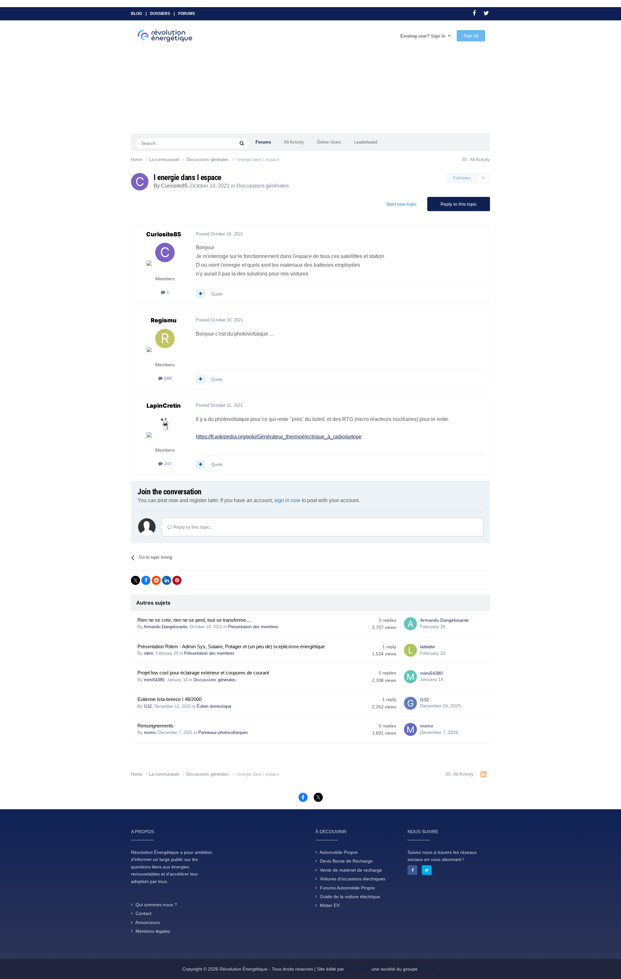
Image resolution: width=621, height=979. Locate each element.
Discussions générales (262, 185)
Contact (143, 913)
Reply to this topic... (192, 527)
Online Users (329, 142)
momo (150, 732)
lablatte (427, 646)
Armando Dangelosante (165, 626)
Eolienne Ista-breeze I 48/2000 (169, 699)
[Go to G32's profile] (410, 703)
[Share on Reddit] (156, 580)
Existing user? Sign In (424, 36)
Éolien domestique (214, 706)
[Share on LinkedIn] (166, 580)
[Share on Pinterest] (176, 580)
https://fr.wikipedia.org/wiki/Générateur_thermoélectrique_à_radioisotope (279, 436)
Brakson (427, 969)
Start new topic (401, 204)
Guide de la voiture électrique (350, 896)
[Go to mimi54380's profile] (410, 676)
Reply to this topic (459, 204)
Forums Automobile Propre (347, 887)
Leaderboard (365, 142)
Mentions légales (153, 931)
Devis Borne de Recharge (346, 861)
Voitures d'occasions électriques (352, 878)
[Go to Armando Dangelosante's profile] (410, 623)
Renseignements (155, 725)
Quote (217, 294)
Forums (186, 13)
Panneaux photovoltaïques (223, 732)
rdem (148, 653)
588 (167, 378)
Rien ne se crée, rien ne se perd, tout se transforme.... (194, 620)
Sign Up (470, 35)
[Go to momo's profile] (410, 729)
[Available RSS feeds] (483, 774)
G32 (148, 706)
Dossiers (160, 13)
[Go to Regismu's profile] (165, 343)
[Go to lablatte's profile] (410, 650)
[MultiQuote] (200, 293)
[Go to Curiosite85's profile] (139, 181)
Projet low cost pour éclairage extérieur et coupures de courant (203, 672)
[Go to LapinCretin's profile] (165, 428)
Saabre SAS (357, 969)
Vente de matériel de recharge (351, 870)
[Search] (241, 143)
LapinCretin (164, 405)
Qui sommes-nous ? (156, 904)
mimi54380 (154, 679)
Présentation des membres (253, 626)
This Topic (217, 143)
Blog (136, 13)
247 (167, 463)
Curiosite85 (174, 185)
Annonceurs (147, 922)
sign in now (287, 500)
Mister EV (330, 905)
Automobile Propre (339, 852)
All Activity (294, 142)
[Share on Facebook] (145, 580)
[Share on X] (135, 580)
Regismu (164, 320)
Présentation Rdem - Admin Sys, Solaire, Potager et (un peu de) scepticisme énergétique (231, 646)
